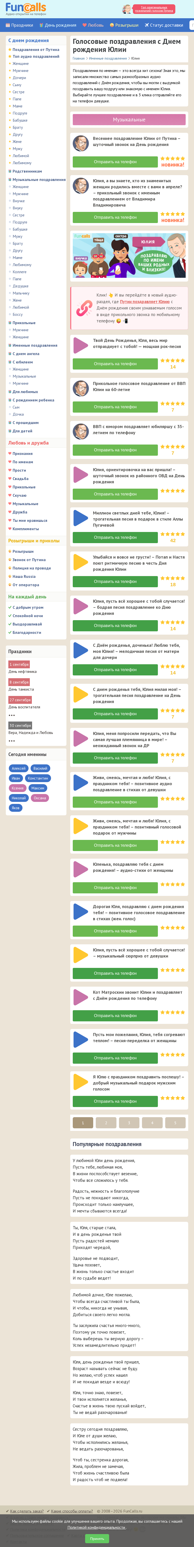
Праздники (22, 25)
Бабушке (20, 120)
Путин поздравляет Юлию (145, 301)
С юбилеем (23, 361)
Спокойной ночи (28, 615)
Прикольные (24, 322)
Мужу (17, 148)
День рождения (60, 25)
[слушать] (81, 143)
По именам (23, 461)
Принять (97, 1539)
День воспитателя (24, 706)
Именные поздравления (35, 345)
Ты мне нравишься (30, 520)
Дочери (19, 77)
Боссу (17, 314)
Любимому (22, 162)
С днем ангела (26, 353)
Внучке (19, 200)
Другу (17, 134)
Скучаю (20, 495)
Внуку (17, 207)
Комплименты (26, 528)
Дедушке (21, 285)
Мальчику (21, 293)
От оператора (26, 584)
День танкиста (21, 689)
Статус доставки (166, 25)
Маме (17, 105)
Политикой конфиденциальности (96, 1527)
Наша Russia (24, 576)
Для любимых (25, 391)
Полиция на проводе (32, 567)
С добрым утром (28, 607)
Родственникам (27, 171)
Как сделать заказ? (27, 1511)
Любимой (21, 155)
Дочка (18, 414)
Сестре (19, 91)
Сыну (17, 84)
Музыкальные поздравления (39, 179)
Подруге (20, 113)
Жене (17, 141)
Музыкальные (24, 376)
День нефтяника (22, 671)
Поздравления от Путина (36, 49)
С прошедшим (26, 422)
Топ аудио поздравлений (36, 56)
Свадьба (21, 478)
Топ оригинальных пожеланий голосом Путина (154, 9)
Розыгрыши (126, 25)
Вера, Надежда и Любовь (30, 732)
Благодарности (27, 632)
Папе (17, 98)
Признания (23, 453)
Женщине (21, 63)
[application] (81, 144)
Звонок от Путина (29, 559)
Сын (16, 407)
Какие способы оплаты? (72, 1511)
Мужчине (21, 70)
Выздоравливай (27, 624)
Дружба (20, 511)
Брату (18, 127)
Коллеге (20, 271)
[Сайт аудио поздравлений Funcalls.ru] (26, 9)
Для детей (22, 430)
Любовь (96, 25)
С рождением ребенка (33, 399)
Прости (19, 470)
